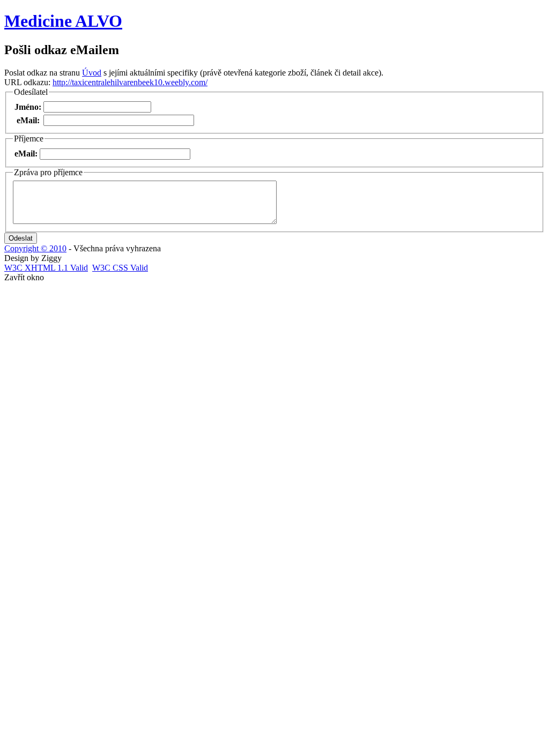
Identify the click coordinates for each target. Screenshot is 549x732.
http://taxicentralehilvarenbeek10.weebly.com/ (130, 82)
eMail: (28, 120)
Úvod (91, 72)
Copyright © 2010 (35, 248)
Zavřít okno (24, 277)
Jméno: (27, 106)
